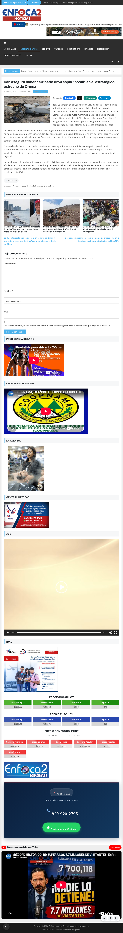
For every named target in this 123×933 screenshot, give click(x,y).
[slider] (59, 632)
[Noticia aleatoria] (119, 61)
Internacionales (29, 49)
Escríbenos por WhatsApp (64, 829)
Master (23, 91)
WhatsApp (90, 98)
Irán (52, 186)
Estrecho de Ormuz (41, 186)
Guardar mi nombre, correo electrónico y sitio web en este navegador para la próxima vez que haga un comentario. (57, 325)
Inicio (23, 71)
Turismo (58, 49)
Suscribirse (115, 847)
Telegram (104, 98)
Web (6, 311)
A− (105, 918)
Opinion (88, 49)
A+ (116, 918)
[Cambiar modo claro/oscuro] (6, 926)
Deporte (46, 49)
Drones (15, 186)
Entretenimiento (12, 55)
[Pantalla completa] (115, 632)
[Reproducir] (7, 632)
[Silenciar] (110, 632)
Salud (28, 55)
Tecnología (103, 49)
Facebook (69, 98)
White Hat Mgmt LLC (73, 929)
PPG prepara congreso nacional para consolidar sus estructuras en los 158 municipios (78, 2)
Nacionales (10, 49)
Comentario (10, 263)
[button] (62, 587)
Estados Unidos (26, 186)
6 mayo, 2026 (10, 91)
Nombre (8, 290)
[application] (61, 587)
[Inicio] (5, 42)
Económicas (73, 49)
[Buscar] (112, 61)
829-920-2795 (65, 813)
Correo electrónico (13, 301)
